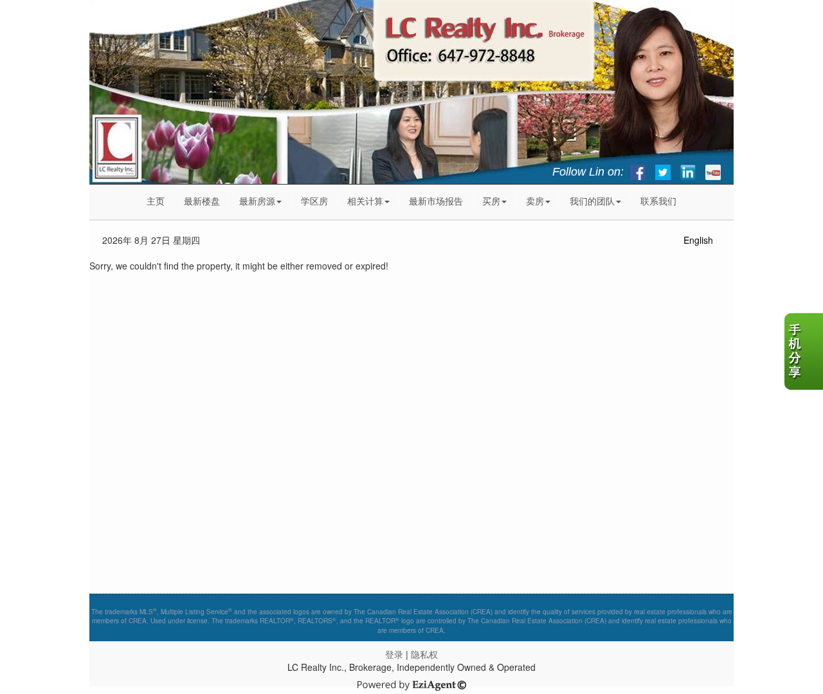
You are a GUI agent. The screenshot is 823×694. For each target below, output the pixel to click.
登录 (394, 654)
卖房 (535, 200)
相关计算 (365, 200)
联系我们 (658, 200)
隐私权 (424, 654)
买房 (491, 200)
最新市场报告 (436, 200)
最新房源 (257, 200)
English (698, 239)
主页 (156, 200)
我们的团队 (592, 200)
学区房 (314, 200)
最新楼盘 (202, 200)
